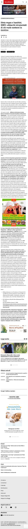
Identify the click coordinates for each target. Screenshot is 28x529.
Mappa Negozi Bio (5, 496)
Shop (2, 490)
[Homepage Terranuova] (9, 2)
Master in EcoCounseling (6, 470)
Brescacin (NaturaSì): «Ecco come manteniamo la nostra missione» (10, 355)
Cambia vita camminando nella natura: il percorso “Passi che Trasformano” (13, 467)
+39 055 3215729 (12, 522)
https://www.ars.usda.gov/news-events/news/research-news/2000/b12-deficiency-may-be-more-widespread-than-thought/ (15, 305)
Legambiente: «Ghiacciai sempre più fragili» (12, 380)
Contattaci (3, 483)
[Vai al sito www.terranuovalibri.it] (14, 88)
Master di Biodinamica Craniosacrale (8, 472)
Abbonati (3, 493)
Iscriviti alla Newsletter (8, 515)
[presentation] (25, 339)
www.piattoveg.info (13, 240)
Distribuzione (4, 488)
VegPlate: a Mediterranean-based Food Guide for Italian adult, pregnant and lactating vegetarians (13, 234)
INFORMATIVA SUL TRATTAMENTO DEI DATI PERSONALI (11, 525)
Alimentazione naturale (7, 18)
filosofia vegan (10, 51)
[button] (2, 2)
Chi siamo (3, 480)
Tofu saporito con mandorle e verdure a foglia (13, 377)
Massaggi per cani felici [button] (13, 428)
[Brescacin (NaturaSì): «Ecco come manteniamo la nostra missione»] (14, 348)
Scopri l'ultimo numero (8, 391)
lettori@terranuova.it (11, 524)
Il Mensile (3, 485)
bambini (3, 51)
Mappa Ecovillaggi (5, 498)
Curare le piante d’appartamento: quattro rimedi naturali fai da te (14, 374)
